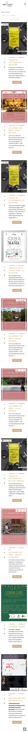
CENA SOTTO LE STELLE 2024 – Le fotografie (16, 270)
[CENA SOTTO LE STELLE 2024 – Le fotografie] (14, 246)
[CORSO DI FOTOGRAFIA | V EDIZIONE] (14, 38)
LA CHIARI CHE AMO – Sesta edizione (15, 130)
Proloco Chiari (12, 57)
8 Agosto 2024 (21, 265)
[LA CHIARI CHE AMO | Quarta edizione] (14, 314)
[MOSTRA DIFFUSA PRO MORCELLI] (14, 672)
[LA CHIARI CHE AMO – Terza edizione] (14, 384)
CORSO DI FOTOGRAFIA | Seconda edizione (16, 478)
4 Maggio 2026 (22, 57)
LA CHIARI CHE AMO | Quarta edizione (15, 338)
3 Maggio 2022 (22, 473)
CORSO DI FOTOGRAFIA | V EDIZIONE (16, 62)
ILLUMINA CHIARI (17, 627)
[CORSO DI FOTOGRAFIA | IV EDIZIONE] (14, 176)
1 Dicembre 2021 (22, 624)
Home (10, 19)
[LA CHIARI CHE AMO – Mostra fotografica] (14, 526)
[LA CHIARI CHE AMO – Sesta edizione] (14, 106)
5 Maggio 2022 (22, 403)
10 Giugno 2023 (22, 333)
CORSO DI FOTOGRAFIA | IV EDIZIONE (16, 200)
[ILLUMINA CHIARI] (14, 603)
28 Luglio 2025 (22, 125)
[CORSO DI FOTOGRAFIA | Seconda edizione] (14, 454)
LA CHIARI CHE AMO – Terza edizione (15, 408)
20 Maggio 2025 (22, 195)
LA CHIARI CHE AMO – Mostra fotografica (15, 554)
